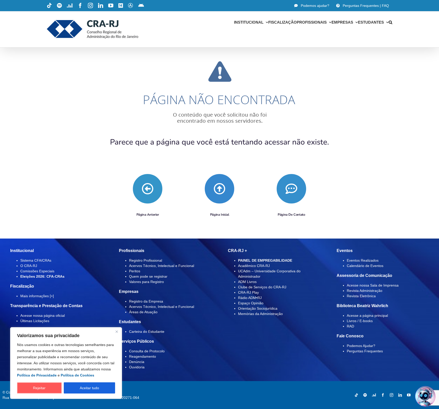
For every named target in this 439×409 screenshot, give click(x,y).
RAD (350, 326)
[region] (66, 363)
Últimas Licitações (34, 321)
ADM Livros (247, 282)
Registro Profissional (145, 260)
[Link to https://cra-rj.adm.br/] (219, 189)
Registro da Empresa (146, 301)
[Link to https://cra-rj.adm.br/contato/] (291, 189)
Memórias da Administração (260, 314)
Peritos (134, 271)
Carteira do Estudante (146, 331)
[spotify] (365, 395)
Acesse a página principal (367, 315)
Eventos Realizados (363, 260)
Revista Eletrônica (361, 296)
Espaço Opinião (250, 303)
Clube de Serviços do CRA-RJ (262, 287)
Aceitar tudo (89, 388)
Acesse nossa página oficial (42, 315)
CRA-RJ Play (248, 292)
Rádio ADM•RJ (250, 298)
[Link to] (147, 189)
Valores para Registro (146, 282)
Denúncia (136, 362)
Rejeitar (39, 388)
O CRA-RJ (28, 266)
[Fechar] (117, 331)
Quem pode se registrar (148, 276)
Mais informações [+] (37, 296)
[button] (390, 22)
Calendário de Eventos (365, 266)
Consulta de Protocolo (147, 351)
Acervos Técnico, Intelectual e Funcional (161, 266)
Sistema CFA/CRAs (35, 260)
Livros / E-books (360, 321)
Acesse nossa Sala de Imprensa (373, 285)
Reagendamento (142, 356)
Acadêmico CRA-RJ (254, 266)
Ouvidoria (137, 367)
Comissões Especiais (37, 271)
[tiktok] (356, 395)
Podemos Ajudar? (361, 346)
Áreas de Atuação (143, 312)
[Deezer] (374, 395)
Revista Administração (364, 291)
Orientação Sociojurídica (257, 308)
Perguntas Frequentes (365, 351)
